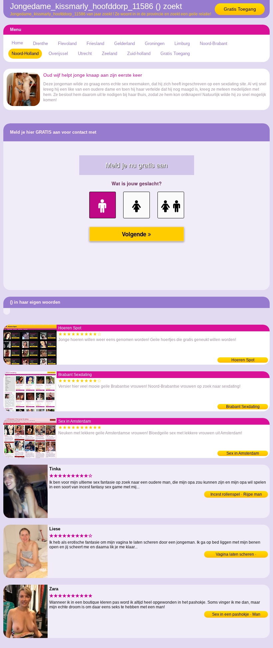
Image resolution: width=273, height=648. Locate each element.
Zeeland (109, 53)
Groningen (154, 43)
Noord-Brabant (213, 43)
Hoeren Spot (242, 360)
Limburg (182, 43)
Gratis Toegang (240, 9)
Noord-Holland (25, 53)
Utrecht (85, 53)
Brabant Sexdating (243, 406)
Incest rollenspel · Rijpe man (236, 494)
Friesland (95, 43)
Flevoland (67, 43)
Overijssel (58, 53)
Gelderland (124, 43)
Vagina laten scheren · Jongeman (236, 555)
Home (17, 42)
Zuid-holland (138, 53)
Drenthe (40, 43)
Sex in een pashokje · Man (236, 614)
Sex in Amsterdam (242, 453)
